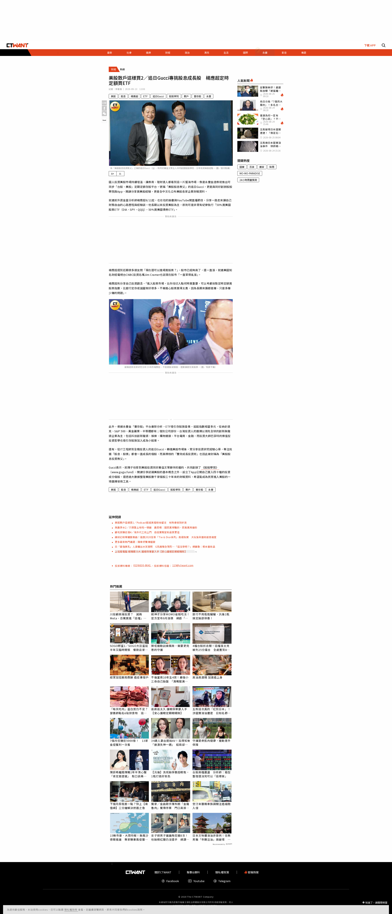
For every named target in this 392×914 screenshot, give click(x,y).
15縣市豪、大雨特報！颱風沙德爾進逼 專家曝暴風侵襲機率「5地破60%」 (129, 837)
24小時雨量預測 (248, 180)
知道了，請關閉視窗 (376, 902)
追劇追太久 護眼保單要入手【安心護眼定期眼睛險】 (169, 711)
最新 (109, 52)
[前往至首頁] (17, 45)
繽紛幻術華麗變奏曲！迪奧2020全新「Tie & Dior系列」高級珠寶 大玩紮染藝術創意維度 (166, 537)
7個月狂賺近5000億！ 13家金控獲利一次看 (129, 743)
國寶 (241, 167)
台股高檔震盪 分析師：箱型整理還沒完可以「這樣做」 (211, 774)
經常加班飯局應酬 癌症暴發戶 (129, 677)
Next (104, 120)
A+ (112, 173)
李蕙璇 (118, 89)
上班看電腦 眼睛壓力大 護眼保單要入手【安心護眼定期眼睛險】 (151, 551)
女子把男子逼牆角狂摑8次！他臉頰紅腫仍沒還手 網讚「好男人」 (169, 837)
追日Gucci (158, 96)
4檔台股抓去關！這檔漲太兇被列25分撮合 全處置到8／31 (211, 648)
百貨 (251, 167)
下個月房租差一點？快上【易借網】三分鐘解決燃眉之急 (129, 806)
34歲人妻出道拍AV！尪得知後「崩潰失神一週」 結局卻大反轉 (170, 743)
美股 (113, 96)
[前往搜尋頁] (383, 45)
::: (58, 52)
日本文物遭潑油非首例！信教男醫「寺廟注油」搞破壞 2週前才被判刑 (211, 837)
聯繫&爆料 (193, 872)
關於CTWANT (163, 872)
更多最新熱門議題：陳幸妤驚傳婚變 (135, 542)
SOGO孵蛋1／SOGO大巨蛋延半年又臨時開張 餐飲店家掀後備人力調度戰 (129, 648)
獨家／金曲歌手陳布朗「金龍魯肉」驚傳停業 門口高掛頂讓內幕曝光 (170, 806)
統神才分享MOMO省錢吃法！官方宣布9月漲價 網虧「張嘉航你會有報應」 (170, 616)
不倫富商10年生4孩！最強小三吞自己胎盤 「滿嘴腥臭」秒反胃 (169, 679)
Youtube (198, 881)
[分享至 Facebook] (104, 108)
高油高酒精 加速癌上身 (207, 677)
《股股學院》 (210, 467)
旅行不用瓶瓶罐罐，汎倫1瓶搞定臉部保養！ (210, 616)
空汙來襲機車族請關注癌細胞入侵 (211, 806)
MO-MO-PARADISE (249, 173)
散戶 (186, 96)
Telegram (224, 881)
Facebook (172, 881)
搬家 (261, 167)
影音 (284, 52)
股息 (123, 96)
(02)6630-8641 (142, 565)
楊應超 (134, 96)
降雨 (271, 167)
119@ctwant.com (183, 565)
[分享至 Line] (104, 102)
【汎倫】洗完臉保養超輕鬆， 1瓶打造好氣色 (170, 774)
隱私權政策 (71, 909)
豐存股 (197, 96)
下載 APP (370, 45)
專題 (303, 52)
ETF (145, 96)
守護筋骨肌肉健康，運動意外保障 (211, 743)
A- (120, 173)
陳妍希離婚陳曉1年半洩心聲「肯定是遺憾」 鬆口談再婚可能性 (128, 774)
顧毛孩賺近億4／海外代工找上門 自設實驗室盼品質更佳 (147, 532)
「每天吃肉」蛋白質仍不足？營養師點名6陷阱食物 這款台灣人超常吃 (129, 711)
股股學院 (174, 96)
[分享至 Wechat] (104, 113)
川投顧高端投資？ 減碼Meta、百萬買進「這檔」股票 (128, 616)
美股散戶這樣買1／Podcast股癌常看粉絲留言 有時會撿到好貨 (151, 522)
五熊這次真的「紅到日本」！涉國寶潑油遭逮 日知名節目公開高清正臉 (211, 711)
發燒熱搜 (253, 872)
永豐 (208, 96)
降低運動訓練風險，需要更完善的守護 (170, 648)
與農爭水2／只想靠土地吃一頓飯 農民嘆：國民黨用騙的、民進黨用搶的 (156, 527)
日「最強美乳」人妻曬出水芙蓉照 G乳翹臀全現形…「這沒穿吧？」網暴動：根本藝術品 (165, 546)
